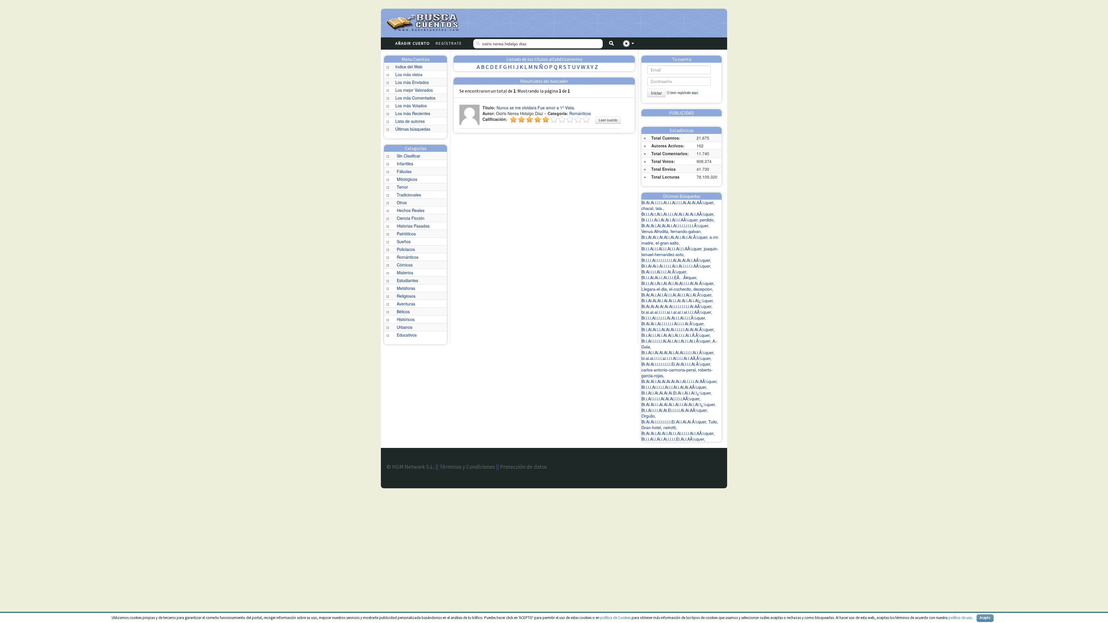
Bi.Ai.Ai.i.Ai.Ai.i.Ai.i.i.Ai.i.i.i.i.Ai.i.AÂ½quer (677, 433)
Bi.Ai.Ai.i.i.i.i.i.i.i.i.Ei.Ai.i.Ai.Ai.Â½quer (673, 422)
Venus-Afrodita (654, 231)
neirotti (669, 427)
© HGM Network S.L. (410, 466)
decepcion (702, 289)
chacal (647, 208)
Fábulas (404, 171)
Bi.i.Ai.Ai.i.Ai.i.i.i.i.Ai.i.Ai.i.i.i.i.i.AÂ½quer (675, 266)
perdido (707, 220)
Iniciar (656, 93)
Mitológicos (407, 179)
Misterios (405, 272)
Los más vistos (408, 74)
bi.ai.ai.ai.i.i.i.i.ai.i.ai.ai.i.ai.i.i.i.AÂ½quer (676, 312)
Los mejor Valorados (414, 90)
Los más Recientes (412, 113)
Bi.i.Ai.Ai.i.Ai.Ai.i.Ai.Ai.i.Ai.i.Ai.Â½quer (674, 237)
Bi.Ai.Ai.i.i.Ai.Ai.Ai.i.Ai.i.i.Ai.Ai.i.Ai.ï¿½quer (678, 404)
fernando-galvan (686, 231)
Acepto (985, 617)
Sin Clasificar (408, 156)
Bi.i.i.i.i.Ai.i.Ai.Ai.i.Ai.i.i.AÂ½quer (669, 220)
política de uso (960, 617)
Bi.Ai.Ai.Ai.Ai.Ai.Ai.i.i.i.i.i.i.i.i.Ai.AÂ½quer (676, 306)
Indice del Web (408, 67)
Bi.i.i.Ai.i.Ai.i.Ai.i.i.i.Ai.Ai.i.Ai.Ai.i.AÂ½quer (677, 214)
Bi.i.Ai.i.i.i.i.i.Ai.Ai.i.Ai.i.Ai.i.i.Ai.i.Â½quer (675, 341)
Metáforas (406, 288)
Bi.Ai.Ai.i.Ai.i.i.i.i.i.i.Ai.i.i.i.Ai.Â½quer (672, 323)
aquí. (695, 92)
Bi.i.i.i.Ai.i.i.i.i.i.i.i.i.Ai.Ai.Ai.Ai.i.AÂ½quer (675, 260)
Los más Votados (411, 105)
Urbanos (404, 327)
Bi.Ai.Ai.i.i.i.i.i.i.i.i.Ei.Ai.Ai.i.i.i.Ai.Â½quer (675, 364)
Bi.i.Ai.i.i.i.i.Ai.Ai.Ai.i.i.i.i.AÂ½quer (670, 398)
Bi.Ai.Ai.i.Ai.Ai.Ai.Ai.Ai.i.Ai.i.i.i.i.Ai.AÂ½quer (678, 381)
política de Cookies (615, 617)
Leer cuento (608, 119)
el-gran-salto (667, 243)
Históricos (406, 319)
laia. (659, 208)
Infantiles (405, 163)
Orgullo (648, 416)
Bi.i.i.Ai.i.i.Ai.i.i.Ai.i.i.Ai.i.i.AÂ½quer (671, 249)
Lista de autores (410, 121)
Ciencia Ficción (410, 218)
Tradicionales (409, 195)
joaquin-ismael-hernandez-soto (679, 251)
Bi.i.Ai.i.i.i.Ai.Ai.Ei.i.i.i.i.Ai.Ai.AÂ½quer (674, 410)
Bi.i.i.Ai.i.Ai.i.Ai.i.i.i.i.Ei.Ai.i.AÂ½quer (672, 439)
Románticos (407, 257)
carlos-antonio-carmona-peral (668, 370)
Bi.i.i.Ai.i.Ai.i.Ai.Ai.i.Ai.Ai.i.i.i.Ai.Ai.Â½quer (677, 283)
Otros (402, 202)
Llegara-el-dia (654, 289)
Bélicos (403, 311)
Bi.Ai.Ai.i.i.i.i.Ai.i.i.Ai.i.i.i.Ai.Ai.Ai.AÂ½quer (677, 202)
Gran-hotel (651, 427)
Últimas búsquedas (412, 129)
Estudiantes (407, 280)
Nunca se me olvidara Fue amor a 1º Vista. (536, 107)
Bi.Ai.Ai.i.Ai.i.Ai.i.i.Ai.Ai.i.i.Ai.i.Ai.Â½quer (676, 295)
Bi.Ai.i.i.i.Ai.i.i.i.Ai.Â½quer (663, 272)
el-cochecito (680, 289)
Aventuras (406, 304)
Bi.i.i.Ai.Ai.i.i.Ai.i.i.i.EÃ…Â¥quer (668, 277)
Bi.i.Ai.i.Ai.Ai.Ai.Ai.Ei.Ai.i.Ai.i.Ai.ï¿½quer (676, 393)
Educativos (407, 335)
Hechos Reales (410, 210)
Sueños (404, 241)
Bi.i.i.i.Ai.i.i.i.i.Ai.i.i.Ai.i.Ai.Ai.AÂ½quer (673, 387)
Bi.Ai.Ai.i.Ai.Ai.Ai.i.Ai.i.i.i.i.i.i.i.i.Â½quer (674, 225)
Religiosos (406, 296)
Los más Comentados (415, 98)
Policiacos (406, 249)
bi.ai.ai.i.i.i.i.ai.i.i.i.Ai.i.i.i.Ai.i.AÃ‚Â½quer (675, 358)
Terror (402, 187)
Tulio (712, 422)
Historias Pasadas (413, 226)
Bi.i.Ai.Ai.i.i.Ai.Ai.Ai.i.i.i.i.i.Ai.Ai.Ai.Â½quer (677, 329)
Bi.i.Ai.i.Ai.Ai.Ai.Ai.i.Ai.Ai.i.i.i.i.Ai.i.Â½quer (677, 352)
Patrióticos (406, 234)
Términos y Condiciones (467, 466)
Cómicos (405, 265)
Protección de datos (523, 466)
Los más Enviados (412, 82)
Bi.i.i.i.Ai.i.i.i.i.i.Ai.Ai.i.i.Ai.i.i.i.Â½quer (673, 318)
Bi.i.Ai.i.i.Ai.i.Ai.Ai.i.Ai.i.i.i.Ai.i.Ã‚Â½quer (675, 335)
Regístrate (449, 43)
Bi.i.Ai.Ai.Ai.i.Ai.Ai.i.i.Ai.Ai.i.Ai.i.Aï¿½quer (677, 300)
